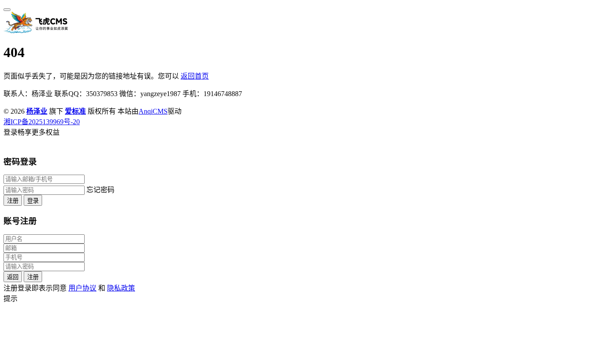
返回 (12, 277)
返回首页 (195, 76)
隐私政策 (121, 288)
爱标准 (75, 111)
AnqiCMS (153, 111)
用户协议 (82, 288)
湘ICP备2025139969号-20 (42, 121)
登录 (33, 200)
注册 (12, 200)
